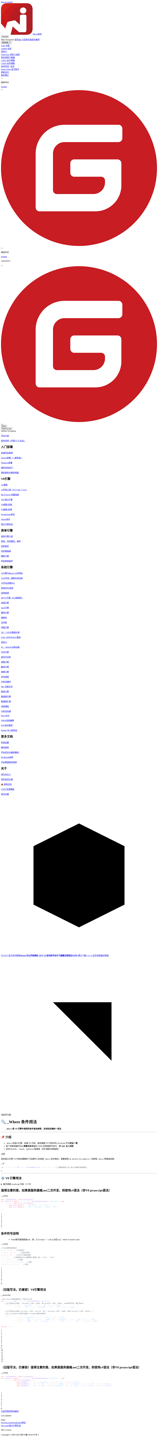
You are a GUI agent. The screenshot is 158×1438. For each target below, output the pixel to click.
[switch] (2, 89)
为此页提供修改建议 (10, 1411)
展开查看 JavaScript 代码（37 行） (17, 1184)
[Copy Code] (2, 1196)
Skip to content (7, 2)
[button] (79, 446)
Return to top (6, 429)
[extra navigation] (2, 248)
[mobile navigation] (2, 424)
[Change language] (2, 78)
